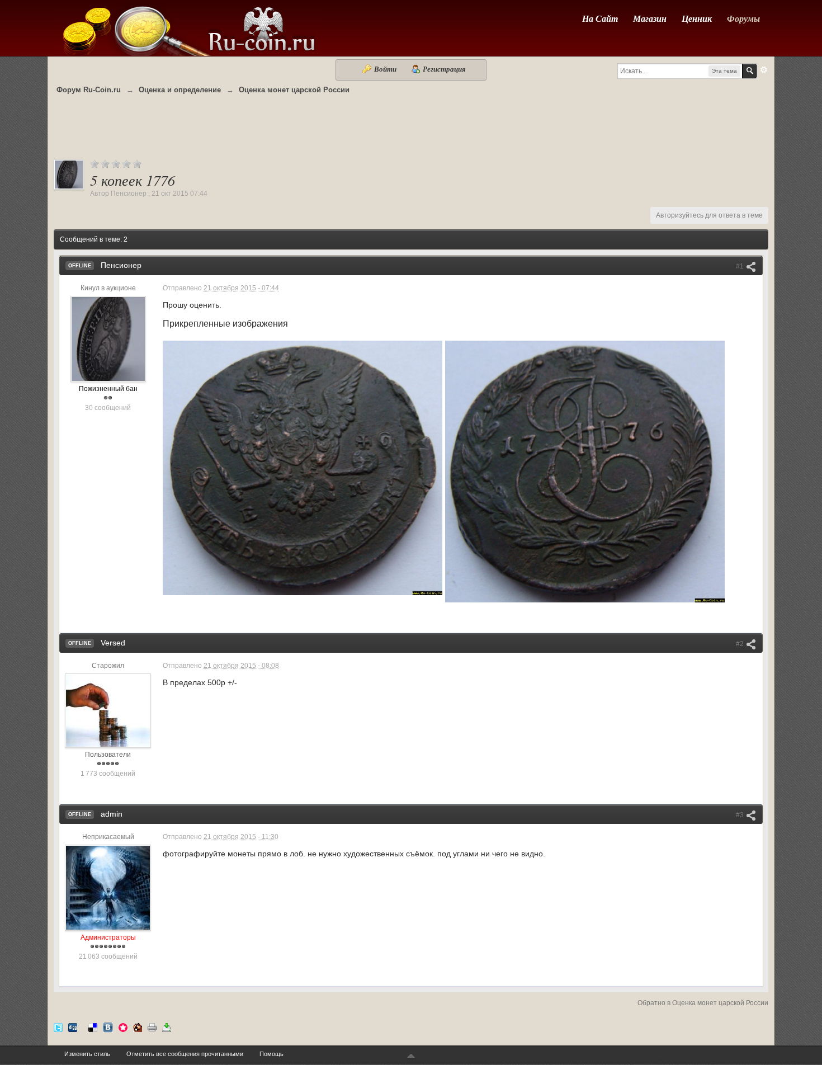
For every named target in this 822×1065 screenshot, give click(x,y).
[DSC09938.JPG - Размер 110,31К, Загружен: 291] (585, 471)
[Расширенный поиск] (763, 69)
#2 (740, 644)
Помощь (271, 1053)
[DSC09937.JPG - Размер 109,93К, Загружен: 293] (302, 468)
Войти (385, 69)
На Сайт (600, 18)
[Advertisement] (411, 132)
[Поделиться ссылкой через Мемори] (123, 1026)
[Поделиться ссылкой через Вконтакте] (108, 1026)
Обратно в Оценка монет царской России (702, 1003)
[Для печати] (152, 1026)
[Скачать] (166, 1026)
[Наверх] (411, 1057)
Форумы (743, 18)
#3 (740, 815)
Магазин (650, 18)
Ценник (697, 18)
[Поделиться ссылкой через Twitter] (58, 1026)
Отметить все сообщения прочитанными (184, 1053)
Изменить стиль (87, 1053)
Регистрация (443, 69)
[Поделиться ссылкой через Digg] (72, 1026)
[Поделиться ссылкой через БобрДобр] (137, 1026)
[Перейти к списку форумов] (188, 27)
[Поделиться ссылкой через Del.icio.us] (92, 1026)
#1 (740, 266)
